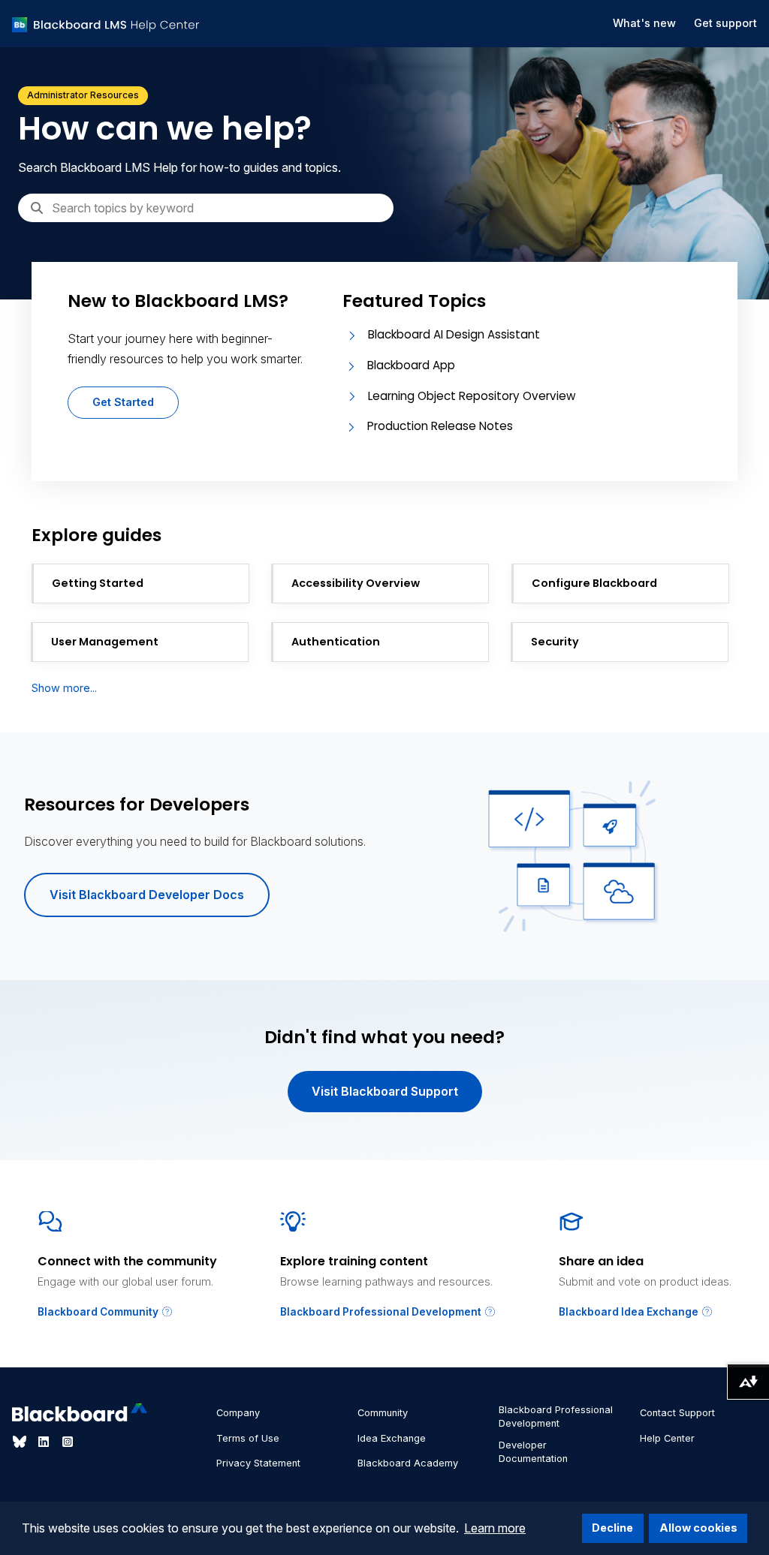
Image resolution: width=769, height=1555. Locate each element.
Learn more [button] (495, 1527)
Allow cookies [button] (698, 1527)
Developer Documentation (533, 1451)
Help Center (667, 1438)
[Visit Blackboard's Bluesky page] (21, 1441)
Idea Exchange (391, 1438)
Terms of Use (247, 1438)
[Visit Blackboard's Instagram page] (67, 1441)
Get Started (123, 402)
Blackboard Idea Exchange (630, 1312)
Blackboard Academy (407, 1463)
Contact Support (677, 1412)
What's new (644, 23)
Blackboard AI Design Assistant (454, 334)
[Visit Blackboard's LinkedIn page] (45, 1441)
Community (382, 1412)
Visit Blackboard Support (385, 1091)
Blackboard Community (99, 1312)
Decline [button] (612, 1527)
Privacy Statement (258, 1463)
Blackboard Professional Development (382, 1312)
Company (238, 1412)
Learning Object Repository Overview (471, 396)
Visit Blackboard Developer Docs (147, 894)
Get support (725, 23)
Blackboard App (411, 365)
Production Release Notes (440, 426)
